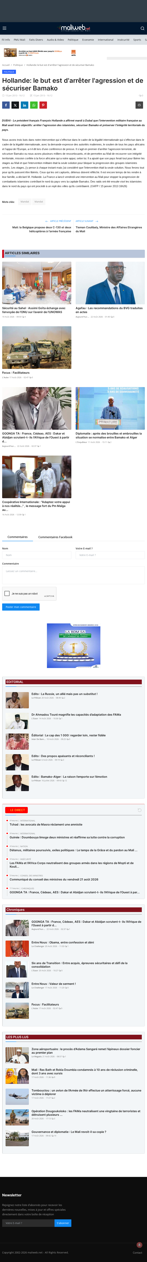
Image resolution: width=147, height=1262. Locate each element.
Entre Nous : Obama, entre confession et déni (63, 942)
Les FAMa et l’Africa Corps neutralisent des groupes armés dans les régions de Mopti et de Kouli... (72, 864)
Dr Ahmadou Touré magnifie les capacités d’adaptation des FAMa (76, 714)
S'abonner (63, 1223)
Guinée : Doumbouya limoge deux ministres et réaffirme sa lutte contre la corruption (67, 837)
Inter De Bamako (39, 739)
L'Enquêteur (81, 442)
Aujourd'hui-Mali (83, 316)
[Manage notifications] (139, 1245)
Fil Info (6, 39)
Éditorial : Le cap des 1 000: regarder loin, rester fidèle (69, 735)
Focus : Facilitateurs (16, 372)
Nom (5, 548)
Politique (73, 39)
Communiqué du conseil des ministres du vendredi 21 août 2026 (54, 879)
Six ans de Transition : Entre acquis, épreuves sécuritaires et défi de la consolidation (79, 964)
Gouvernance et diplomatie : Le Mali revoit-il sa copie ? (69, 1132)
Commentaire (10, 563)
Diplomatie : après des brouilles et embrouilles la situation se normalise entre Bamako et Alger (109, 435)
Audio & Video (55, 39)
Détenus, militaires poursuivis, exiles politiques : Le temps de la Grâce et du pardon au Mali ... (73, 850)
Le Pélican (36, 697)
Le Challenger (38, 946)
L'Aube (5, 377)
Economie (88, 39)
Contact (137, 1252)
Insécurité (123, 39)
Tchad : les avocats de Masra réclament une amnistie (46, 824)
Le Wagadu (37, 1056)
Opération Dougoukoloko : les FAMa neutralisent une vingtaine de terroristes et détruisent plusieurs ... (86, 1112)
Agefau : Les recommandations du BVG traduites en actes (109, 310)
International (105, 39)
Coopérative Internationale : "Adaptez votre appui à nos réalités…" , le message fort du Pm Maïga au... (36, 506)
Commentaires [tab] (18, 537)
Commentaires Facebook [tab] (55, 537)
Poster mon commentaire (21, 607)
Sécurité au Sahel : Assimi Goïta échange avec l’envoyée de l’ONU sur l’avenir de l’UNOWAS (33, 310)
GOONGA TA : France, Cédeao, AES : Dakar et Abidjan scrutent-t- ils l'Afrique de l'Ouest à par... (75, 892)
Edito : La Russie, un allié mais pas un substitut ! (65, 694)
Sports (137, 39)
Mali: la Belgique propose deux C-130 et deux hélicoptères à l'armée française (41, 229)
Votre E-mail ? (84, 548)
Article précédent (60, 221)
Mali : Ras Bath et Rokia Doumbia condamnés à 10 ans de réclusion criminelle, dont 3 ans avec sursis (85, 1071)
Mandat (25, 201)
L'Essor (35, 718)
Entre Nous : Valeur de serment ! (54, 984)
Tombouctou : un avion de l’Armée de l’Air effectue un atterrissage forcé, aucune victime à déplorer (86, 1092)
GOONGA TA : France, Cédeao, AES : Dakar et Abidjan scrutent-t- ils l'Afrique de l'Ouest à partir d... (35, 437)
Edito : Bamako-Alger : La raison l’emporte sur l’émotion (69, 776)
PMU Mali (19, 39)
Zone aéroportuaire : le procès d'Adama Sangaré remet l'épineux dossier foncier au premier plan (86, 1050)
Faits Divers (36, 39)
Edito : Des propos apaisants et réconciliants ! (63, 756)
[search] (142, 28)
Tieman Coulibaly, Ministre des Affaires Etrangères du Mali (109, 229)
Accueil (6, 65)
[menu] (4, 28)
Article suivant (85, 221)
